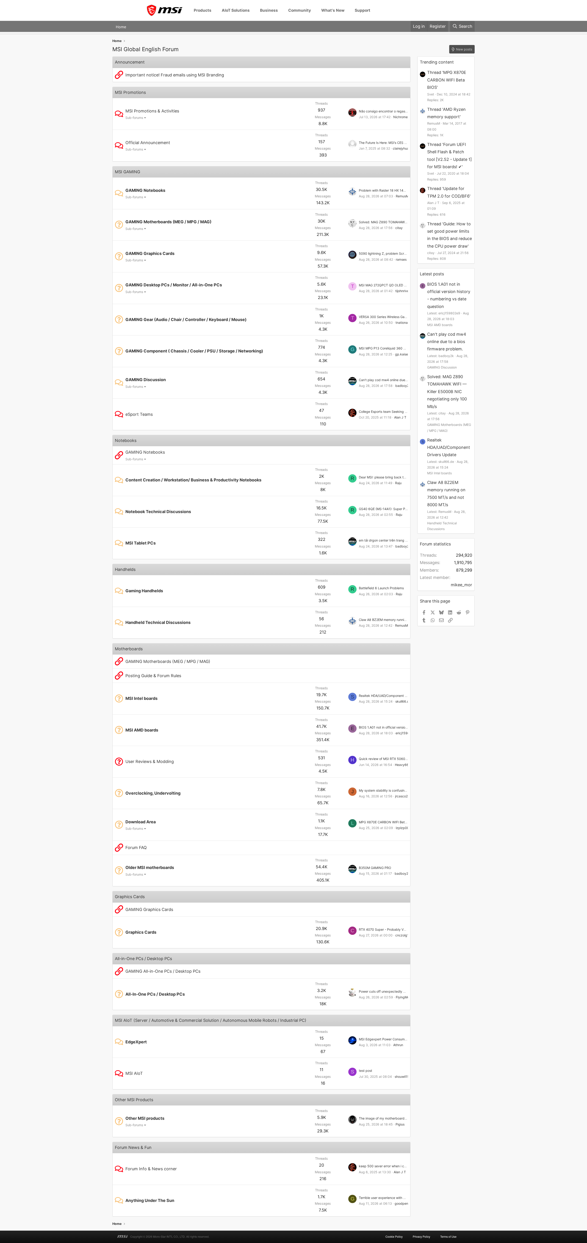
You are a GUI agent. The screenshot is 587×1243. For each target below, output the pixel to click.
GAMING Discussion (145, 379)
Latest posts (432, 273)
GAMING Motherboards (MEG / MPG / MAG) (168, 221)
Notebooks (125, 440)
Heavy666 (403, 765)
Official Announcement (147, 142)
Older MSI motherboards (149, 867)
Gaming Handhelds (144, 590)
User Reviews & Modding (149, 761)
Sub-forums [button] (134, 118)
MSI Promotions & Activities (152, 111)
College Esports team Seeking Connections (391, 411)
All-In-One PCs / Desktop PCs (155, 994)
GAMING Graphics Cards (149, 253)
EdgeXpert (136, 1041)
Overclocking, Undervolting (152, 793)
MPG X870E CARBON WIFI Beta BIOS (387, 822)
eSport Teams (139, 414)
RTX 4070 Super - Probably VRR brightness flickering (399, 929)
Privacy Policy (421, 1236)
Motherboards (129, 648)
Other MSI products (144, 1118)
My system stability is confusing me (385, 790)
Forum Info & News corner (151, 1168)
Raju (398, 483)
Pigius (400, 1124)
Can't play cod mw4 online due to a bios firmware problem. (403, 380)
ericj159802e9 (406, 733)
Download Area (140, 821)
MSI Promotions (130, 92)
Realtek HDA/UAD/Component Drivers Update (393, 696)
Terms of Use (448, 1236)
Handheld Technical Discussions (158, 622)
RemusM (402, 196)
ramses (401, 259)
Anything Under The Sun (149, 1200)
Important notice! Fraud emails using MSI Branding (174, 75)
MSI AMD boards (141, 730)
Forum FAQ (136, 847)
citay (399, 228)
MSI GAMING (127, 171)
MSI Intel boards (141, 698)
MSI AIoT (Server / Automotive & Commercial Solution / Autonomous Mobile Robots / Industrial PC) (210, 1020)
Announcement (130, 62)
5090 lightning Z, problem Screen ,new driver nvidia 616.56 (404, 253)
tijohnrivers (403, 291)
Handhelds (125, 569)
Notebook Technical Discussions (158, 511)
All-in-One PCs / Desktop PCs (143, 958)
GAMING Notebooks (145, 190)
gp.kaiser (402, 354)
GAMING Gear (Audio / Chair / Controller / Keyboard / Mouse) (185, 319)
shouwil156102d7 (408, 1076)
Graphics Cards (130, 896)
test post (365, 1071)
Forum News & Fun (133, 1147)
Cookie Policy (394, 1236)
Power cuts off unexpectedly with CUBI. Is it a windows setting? (406, 991)
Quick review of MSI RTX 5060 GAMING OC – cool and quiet (404, 759)
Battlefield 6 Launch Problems (381, 588)
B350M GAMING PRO (375, 868)
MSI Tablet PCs (140, 543)
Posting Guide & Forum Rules (153, 675)
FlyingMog (403, 997)
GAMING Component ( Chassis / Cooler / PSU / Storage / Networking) (194, 351)
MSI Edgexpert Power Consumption (385, 1039)
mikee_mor (461, 584)
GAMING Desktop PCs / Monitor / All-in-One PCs (173, 284)
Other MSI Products (134, 1099)
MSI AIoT (134, 1073)
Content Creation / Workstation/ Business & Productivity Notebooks (193, 480)
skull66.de (403, 701)
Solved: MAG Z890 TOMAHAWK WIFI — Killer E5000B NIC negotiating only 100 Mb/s (447, 391)
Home (121, 26)
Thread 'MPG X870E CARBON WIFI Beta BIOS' (446, 80)
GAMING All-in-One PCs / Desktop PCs (162, 971)
